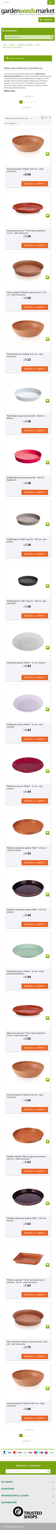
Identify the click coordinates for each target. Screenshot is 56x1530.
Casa (5, 45)
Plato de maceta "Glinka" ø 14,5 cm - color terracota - (26, 1404)
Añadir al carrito (35, 183)
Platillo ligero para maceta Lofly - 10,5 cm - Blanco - (26, 417)
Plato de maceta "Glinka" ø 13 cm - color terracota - (25, 1096)
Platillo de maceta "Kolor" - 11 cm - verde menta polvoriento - (25, 972)
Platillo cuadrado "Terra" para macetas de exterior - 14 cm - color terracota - (26, 1281)
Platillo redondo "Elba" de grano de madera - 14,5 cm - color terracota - (27, 1157)
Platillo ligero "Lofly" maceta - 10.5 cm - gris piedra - (26, 540)
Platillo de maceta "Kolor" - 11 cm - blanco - (26, 662)
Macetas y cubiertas (25, 45)
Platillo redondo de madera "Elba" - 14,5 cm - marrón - (27, 1219)
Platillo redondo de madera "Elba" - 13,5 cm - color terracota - (27, 849)
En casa (12, 45)
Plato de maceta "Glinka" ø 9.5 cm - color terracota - (25, 170)
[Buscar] (51, 37)
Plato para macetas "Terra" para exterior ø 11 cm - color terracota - (26, 231)
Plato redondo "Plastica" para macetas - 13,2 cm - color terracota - (27, 1342)
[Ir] (48, 1471)
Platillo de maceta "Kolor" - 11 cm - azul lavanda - (25, 725)
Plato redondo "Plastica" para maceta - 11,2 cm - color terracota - (26, 293)
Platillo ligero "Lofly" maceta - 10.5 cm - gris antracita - (26, 602)
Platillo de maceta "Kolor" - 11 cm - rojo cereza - (24, 787)
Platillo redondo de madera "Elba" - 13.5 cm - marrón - (27, 910)
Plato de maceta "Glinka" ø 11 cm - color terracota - (25, 355)
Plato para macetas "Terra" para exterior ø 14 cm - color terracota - (26, 1034)
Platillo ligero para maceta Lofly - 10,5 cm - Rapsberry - (26, 478)
